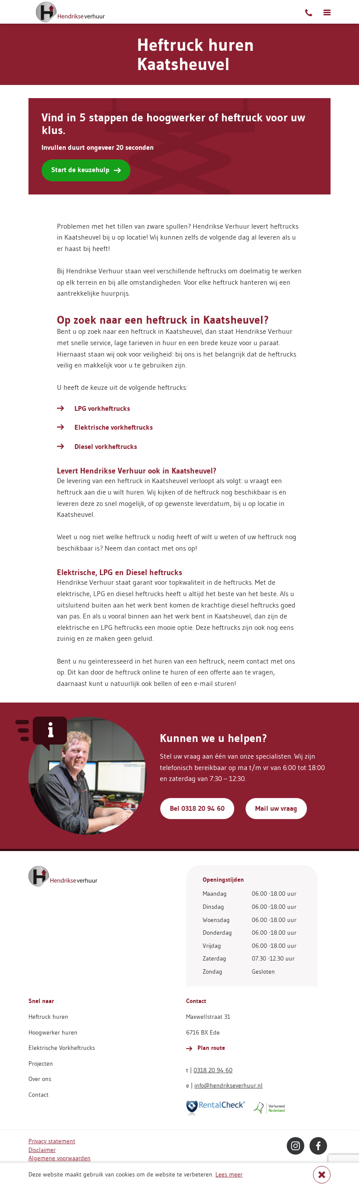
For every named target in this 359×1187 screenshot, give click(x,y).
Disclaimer (42, 1150)
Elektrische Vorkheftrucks (61, 1048)
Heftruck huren (48, 1017)
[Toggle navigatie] (327, 12)
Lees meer (229, 1174)
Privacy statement (51, 1141)
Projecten (40, 1063)
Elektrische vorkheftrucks (113, 427)
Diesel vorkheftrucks (105, 446)
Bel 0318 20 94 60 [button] (197, 808)
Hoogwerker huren (52, 1032)
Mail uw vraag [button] (276, 808)
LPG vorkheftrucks (102, 408)
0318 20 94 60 (213, 1070)
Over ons (39, 1079)
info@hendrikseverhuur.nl (228, 1085)
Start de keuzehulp (80, 169)
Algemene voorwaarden (59, 1158)
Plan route (210, 1048)
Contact (38, 1095)
